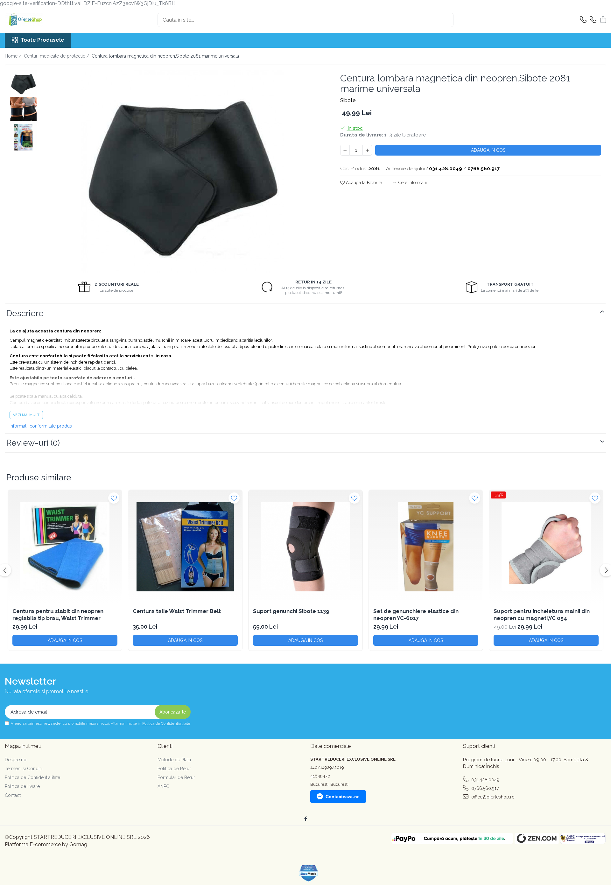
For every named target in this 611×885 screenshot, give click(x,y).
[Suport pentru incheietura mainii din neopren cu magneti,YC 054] (546, 547)
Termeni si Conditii (24, 768)
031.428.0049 (484, 779)
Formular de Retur (176, 777)
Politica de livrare (22, 786)
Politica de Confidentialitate (166, 723)
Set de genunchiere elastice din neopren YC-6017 (416, 614)
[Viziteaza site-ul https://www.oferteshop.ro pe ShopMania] (309, 873)
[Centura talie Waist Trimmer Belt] (185, 547)
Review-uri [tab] (33, 443)
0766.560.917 (484, 788)
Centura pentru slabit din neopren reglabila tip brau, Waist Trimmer (57, 614)
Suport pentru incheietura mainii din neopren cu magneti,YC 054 (542, 614)
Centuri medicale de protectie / (57, 56)
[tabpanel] (182, 171)
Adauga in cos (488, 150)
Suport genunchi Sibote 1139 (291, 611)
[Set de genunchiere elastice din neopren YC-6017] (426, 547)
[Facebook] (305, 819)
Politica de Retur (174, 768)
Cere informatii (412, 182)
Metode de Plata (174, 759)
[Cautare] (445, 20)
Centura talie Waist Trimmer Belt (177, 611)
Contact (13, 795)
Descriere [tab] (25, 313)
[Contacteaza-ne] (583, 20)
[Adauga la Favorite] (113, 498)
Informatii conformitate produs (41, 426)
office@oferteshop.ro (492, 796)
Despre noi (16, 759)
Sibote (347, 100)
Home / (14, 56)
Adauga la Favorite (363, 182)
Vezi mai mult (26, 415)
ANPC (163, 786)
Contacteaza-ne (343, 796)
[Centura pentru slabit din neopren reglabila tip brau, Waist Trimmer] (65, 547)
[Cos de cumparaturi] (603, 20)
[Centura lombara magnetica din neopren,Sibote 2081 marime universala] (182, 171)
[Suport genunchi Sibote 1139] (305, 547)
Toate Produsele (42, 40)
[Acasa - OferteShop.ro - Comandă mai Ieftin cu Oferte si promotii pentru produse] (36, 20)
